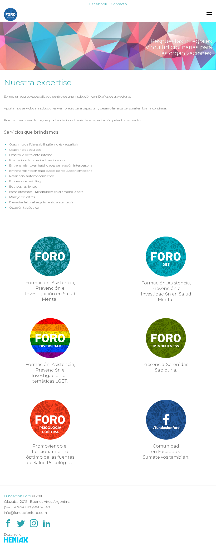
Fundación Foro (17, 496)
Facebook (98, 4)
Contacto (119, 4)
